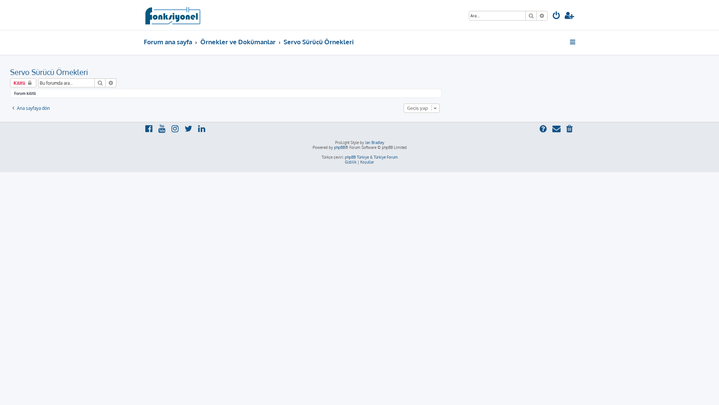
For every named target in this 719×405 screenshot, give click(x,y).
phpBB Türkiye (357, 157)
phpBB (339, 147)
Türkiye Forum (386, 157)
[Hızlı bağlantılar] (573, 42)
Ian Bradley (374, 142)
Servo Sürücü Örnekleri (49, 72)
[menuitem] (556, 16)
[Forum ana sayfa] (172, 15)
